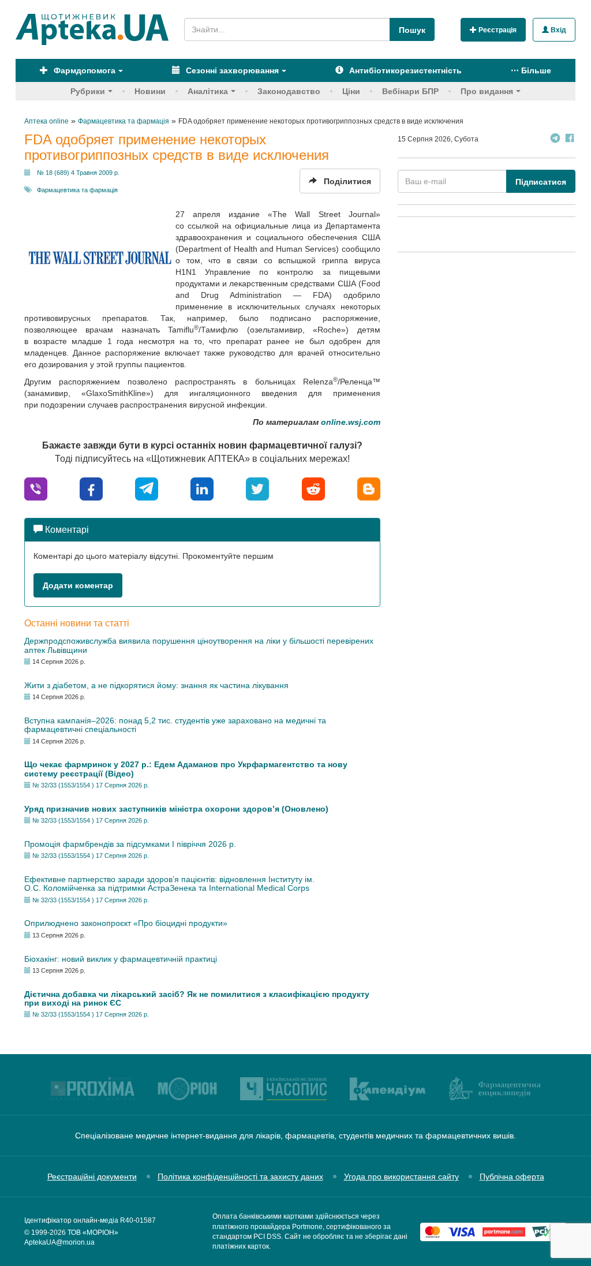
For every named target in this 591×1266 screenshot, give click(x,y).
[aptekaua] (368, 488)
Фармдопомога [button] (83, 70)
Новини (150, 91)
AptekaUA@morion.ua (59, 1242)
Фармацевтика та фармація (77, 189)
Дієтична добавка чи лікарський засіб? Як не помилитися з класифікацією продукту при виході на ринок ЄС (196, 998)
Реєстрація (497, 30)
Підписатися (540, 181)
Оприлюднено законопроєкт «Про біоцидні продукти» (125, 923)
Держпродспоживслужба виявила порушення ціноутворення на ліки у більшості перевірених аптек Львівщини (198, 645)
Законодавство (288, 91)
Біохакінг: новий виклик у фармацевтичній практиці (120, 958)
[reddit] (313, 488)
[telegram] (146, 488)
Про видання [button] (487, 91)
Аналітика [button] (208, 91)
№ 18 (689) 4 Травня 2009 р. (78, 172)
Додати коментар (78, 585)
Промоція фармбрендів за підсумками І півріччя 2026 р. (130, 844)
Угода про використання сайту (401, 1176)
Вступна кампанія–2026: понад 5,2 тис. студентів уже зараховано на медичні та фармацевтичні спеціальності (175, 725)
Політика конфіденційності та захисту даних (240, 1176)
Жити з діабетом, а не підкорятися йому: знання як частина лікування (156, 685)
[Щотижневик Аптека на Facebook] (569, 139)
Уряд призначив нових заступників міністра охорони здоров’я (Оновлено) (176, 808)
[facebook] (91, 488)
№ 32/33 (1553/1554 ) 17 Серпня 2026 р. (90, 785)
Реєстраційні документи (92, 1176)
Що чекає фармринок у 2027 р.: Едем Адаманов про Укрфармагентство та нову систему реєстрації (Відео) (185, 769)
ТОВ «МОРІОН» (93, 1232)
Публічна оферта (512, 1176)
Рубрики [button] (87, 91)
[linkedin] (202, 488)
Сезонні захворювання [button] (231, 70)
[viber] (35, 488)
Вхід (557, 30)
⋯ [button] (531, 70)
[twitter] (257, 488)
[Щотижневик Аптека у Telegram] (555, 139)
